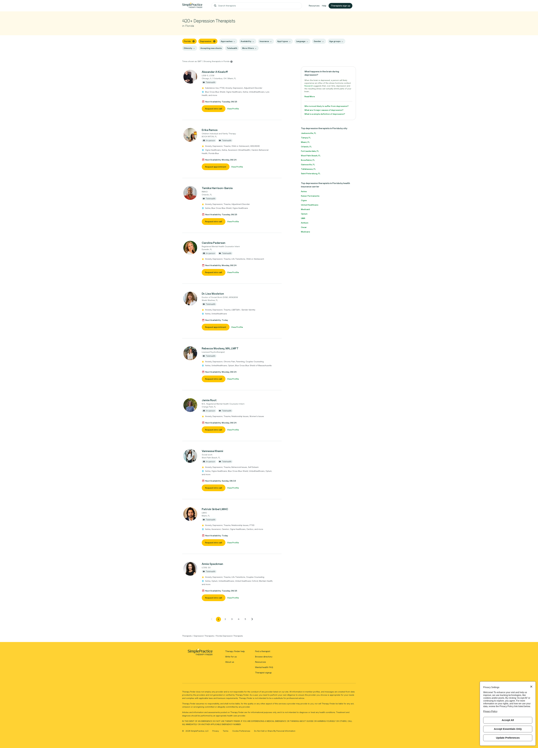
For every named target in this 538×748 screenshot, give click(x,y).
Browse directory (263, 656)
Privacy (215, 731)
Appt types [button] (282, 41)
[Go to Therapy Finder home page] (192, 6)
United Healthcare (309, 205)
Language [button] (300, 41)
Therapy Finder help (235, 651)
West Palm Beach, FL (310, 155)
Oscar (304, 227)
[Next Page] (252, 619)
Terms (226, 731)
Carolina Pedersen (213, 242)
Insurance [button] (264, 41)
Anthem (304, 223)
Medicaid (305, 209)
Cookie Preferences (241, 731)
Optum (304, 214)
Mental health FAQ (264, 667)
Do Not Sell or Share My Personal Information (274, 731)
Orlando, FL (306, 146)
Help (324, 5)
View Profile (233, 108)
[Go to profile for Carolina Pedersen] (190, 248)
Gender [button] (317, 41)
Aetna (304, 191)
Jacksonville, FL (308, 133)
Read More (309, 96)
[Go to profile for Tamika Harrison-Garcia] (190, 193)
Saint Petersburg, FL (310, 173)
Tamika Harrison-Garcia (217, 188)
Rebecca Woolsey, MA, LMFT (220, 348)
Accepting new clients (211, 48)
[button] (232, 90)
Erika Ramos (210, 130)
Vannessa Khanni (212, 451)
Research (308, 86)
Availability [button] (246, 41)
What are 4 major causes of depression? (323, 110)
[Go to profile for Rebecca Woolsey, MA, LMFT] (190, 353)
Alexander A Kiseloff (215, 72)
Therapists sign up (340, 5)
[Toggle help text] (231, 61)
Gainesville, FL (308, 164)
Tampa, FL (306, 137)
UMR (303, 218)
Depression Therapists (204, 636)
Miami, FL (305, 142)
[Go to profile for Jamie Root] (190, 405)
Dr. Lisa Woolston (213, 293)
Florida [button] (187, 41)
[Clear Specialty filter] (214, 41)
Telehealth (232, 48)
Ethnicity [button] (188, 48)
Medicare (305, 231)
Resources (314, 5)
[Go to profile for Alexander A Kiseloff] (190, 77)
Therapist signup (263, 672)
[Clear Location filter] (193, 41)
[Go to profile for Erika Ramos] (190, 135)
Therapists (187, 636)
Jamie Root (209, 400)
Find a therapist (262, 651)
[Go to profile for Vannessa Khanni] (190, 456)
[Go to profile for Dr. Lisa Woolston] (190, 299)
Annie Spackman (212, 564)
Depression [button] (205, 41)
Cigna (304, 200)
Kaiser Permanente (310, 196)
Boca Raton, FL (308, 160)
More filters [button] (248, 48)
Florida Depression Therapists (229, 636)
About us (229, 662)
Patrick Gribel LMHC (215, 509)
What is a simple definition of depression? (324, 114)
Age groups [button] (334, 41)
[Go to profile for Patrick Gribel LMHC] (190, 514)
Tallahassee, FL (308, 169)
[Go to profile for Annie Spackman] (190, 569)
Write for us (231, 656)
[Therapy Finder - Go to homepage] (200, 653)
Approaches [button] (226, 41)
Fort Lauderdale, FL (310, 151)
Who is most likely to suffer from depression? (326, 106)
